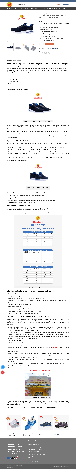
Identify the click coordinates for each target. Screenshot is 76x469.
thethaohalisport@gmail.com (38, 447)
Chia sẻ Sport (62, 8)
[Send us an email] (14, 458)
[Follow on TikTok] (12, 458)
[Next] (35, 27)
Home (40, 13)
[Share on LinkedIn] (49, 53)
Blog (63, 0)
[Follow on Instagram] (10, 458)
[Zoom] (8, 41)
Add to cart (49, 43)
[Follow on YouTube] (16, 458)
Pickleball (20, 8)
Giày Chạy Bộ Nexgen (58, 13)
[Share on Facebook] (40, 53)
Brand (14, 60)
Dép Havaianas (42, 8)
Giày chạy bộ (50, 13)
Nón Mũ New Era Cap (33, 8)
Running (44, 13)
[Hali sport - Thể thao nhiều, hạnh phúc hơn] (12, 4)
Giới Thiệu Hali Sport (57, 0)
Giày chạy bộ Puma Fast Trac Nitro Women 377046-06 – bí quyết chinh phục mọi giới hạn (61, 433)
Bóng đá (14, 8)
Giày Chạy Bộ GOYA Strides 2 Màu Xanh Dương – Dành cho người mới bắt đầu (30, 433)
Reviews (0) (19, 60)
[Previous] (9, 27)
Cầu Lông (9, 8)
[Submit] (58, 5)
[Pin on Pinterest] (46, 53)
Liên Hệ (66, 0)
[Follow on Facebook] (68, 0)
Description (9, 60)
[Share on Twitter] (42, 53)
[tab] (9, 60)
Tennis (25, 8)
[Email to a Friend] (44, 53)
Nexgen (40, 51)
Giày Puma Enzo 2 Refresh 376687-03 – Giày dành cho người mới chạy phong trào (14, 433)
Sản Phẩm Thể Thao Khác (52, 8)
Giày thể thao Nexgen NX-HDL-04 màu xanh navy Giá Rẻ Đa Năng (45, 432)
